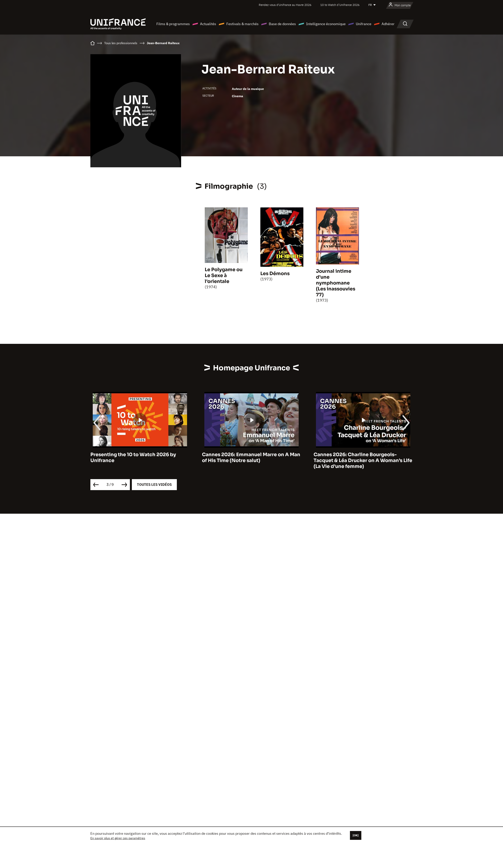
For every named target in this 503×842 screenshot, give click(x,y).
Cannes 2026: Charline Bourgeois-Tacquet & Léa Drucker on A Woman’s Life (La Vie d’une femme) (251, 460)
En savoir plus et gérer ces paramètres (117, 838)
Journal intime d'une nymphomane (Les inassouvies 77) (335, 283)
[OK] (356, 835)
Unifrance (363, 24)
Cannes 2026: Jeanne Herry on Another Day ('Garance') (361, 457)
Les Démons (275, 273)
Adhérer (388, 24)
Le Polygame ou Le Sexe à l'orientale (223, 275)
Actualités (208, 24)
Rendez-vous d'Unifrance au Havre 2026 (285, 5)
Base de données (282, 24)
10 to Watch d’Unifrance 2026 (340, 5)
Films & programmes (173, 24)
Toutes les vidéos (154, 484)
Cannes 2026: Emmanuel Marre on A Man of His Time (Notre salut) (139, 457)
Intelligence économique (326, 24)
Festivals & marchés (242, 24)
